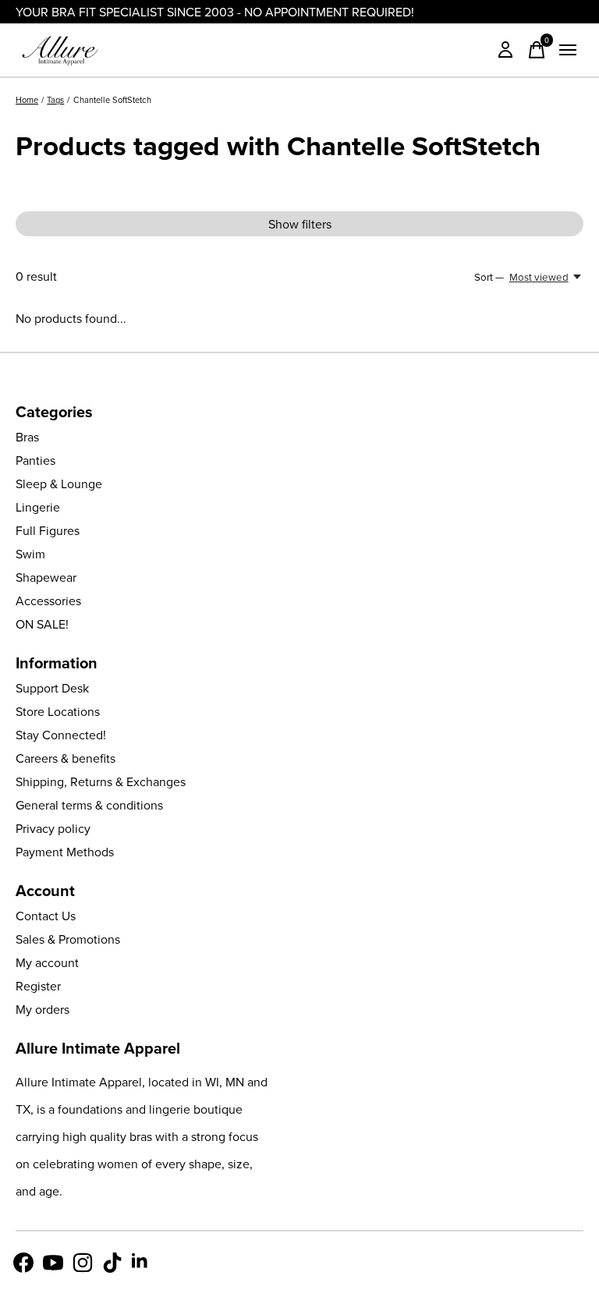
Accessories (48, 600)
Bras (27, 436)
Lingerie (38, 507)
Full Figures (48, 530)
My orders (42, 1009)
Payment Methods (65, 851)
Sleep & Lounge (59, 483)
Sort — (489, 277)
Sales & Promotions (68, 939)
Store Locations (58, 711)
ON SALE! (42, 623)
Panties (35, 460)
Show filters (299, 223)
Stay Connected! (61, 734)
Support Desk (52, 687)
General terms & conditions (89, 804)
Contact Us (46, 915)
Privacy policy (53, 828)
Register (38, 985)
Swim (30, 553)
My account (47, 962)
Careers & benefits (65, 758)
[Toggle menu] (567, 50)
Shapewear (46, 577)
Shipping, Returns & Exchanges (101, 781)
